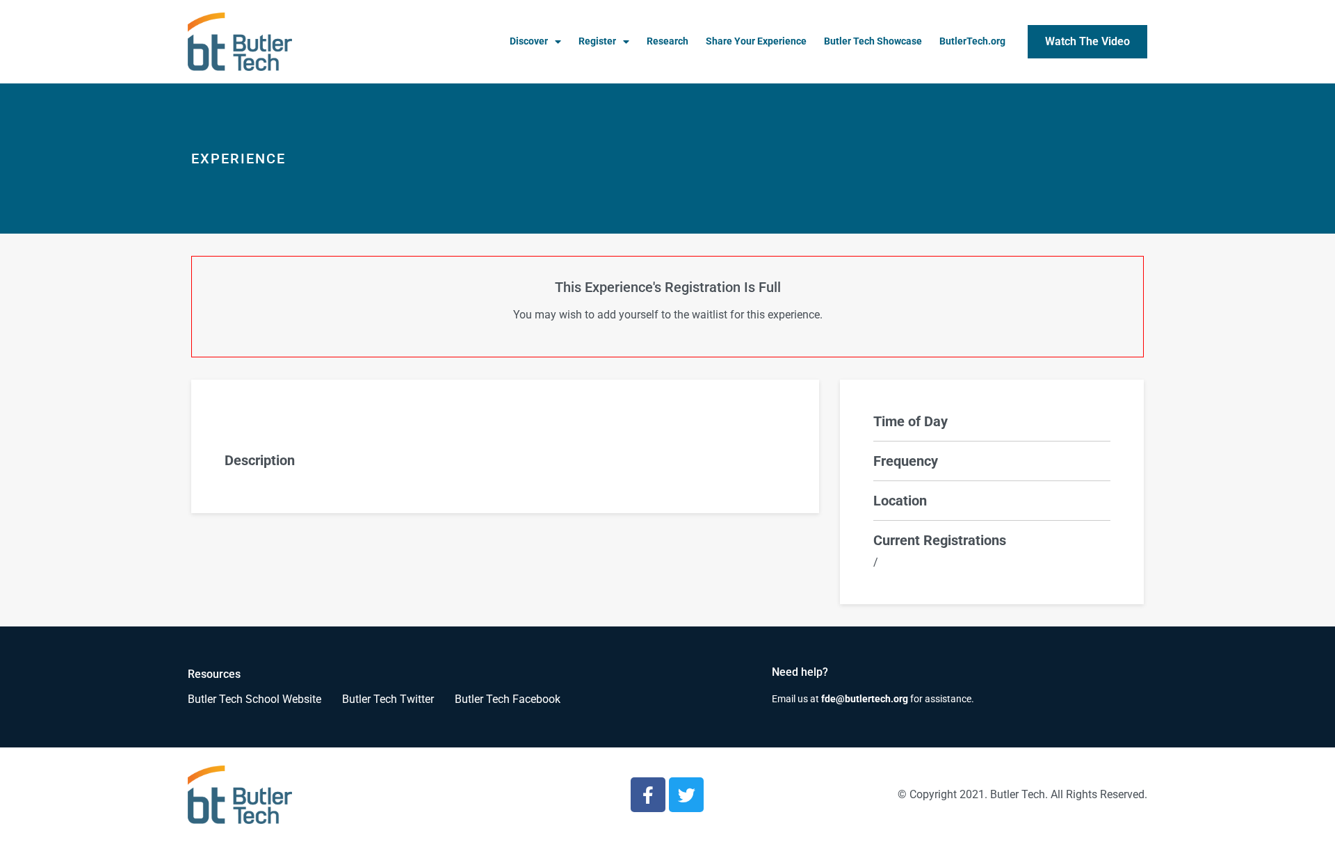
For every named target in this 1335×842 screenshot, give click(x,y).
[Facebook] (648, 794)
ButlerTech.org (972, 41)
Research (667, 41)
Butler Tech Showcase (873, 41)
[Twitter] (686, 794)
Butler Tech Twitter (388, 699)
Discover (529, 41)
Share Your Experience (756, 41)
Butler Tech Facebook (507, 699)
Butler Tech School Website (254, 699)
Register (597, 41)
